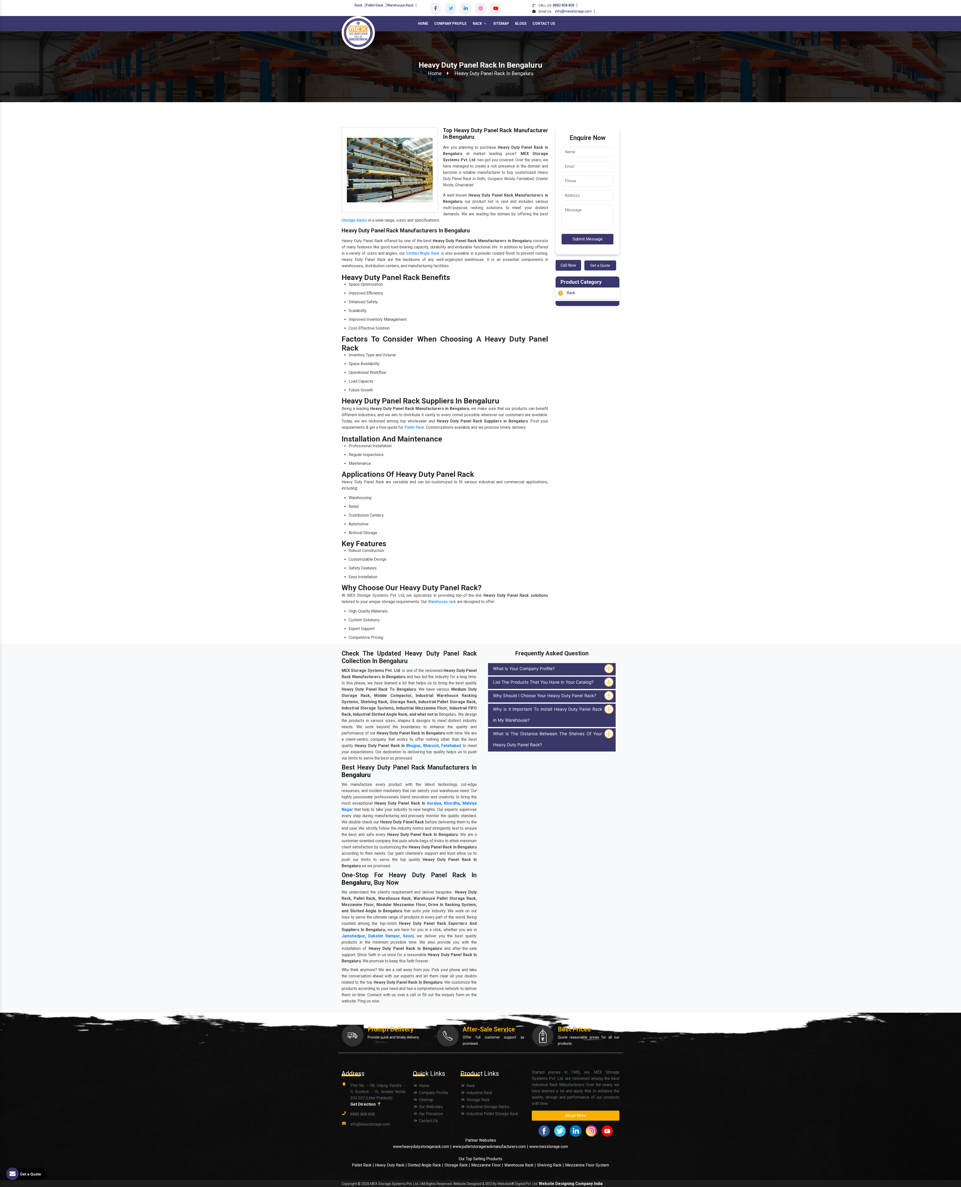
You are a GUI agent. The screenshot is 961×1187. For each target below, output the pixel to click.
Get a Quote (600, 265)
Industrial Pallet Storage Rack (491, 1113)
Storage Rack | (457, 1165)
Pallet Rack (374, 5)
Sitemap (501, 24)
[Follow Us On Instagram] (480, 8)
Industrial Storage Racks (487, 1106)
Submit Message (588, 239)
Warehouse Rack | (520, 1165)
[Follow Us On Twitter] (450, 8)
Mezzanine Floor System (587, 1165)
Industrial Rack (478, 1092)
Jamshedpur (353, 936)
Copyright (349, 1184)
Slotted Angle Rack (422, 253)
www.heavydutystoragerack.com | (422, 1146)
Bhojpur (413, 745)
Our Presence (430, 1113)
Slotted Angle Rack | (425, 1165)
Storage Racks (354, 220)
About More (575, 1115)
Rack (358, 5)
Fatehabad (451, 745)
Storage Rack (477, 1099)
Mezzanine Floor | (487, 1165)
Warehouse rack (442, 601)
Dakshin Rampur (384, 936)
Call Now (568, 265)
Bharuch (431, 745)
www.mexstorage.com (548, 1146)
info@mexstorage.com (573, 11)
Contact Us (544, 24)
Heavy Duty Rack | (391, 1165)
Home (423, 24)
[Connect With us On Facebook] (435, 8)
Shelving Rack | (550, 1165)
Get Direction (363, 1104)
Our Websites (430, 1106)
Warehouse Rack (400, 5)
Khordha (452, 803)
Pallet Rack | (363, 1165)
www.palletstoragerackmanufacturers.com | (490, 1146)
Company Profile (450, 24)
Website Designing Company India (571, 1183)
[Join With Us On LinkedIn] (465, 8)
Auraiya (434, 803)
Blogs (521, 24)
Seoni (408, 936)
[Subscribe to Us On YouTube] (496, 8)
